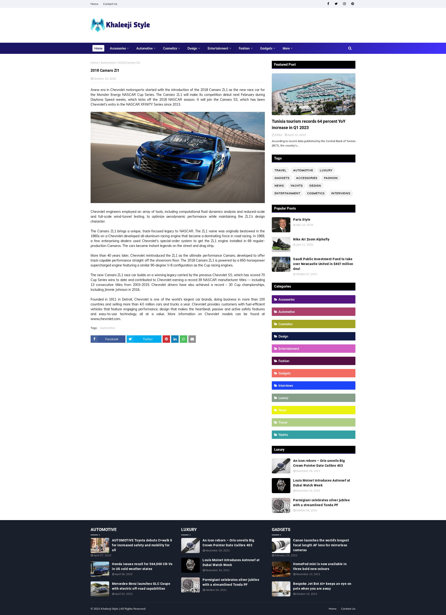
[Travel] (313, 94)
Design (315, 185)
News (279, 185)
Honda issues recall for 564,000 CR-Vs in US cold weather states (142, 566)
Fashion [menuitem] (244, 48)
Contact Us (110, 4)
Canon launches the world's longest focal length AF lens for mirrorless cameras (321, 545)
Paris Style (302, 219)
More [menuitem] (286, 48)
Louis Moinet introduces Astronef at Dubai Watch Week (321, 483)
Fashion (331, 178)
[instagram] (344, 4)
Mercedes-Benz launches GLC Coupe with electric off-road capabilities (141, 586)
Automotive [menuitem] (144, 48)
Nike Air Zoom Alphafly (311, 239)
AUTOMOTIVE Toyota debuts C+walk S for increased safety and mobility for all (142, 545)
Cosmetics (316, 193)
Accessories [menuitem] (118, 48)
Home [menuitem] (98, 48)
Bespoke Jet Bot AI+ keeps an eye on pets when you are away (322, 586)
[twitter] (336, 4)
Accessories (306, 178)
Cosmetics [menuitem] (170, 48)
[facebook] (328, 4)
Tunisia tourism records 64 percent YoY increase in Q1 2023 (308, 124)
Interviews (340, 193)
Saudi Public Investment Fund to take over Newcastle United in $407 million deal (323, 264)
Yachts (297, 185)
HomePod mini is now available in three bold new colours (320, 566)
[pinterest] (352, 4)
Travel (280, 170)
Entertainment (287, 193)
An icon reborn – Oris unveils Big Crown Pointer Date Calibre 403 (319, 463)
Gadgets (282, 178)
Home (94, 4)
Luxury (326, 170)
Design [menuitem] (192, 48)
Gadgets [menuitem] (266, 48)
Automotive (108, 62)
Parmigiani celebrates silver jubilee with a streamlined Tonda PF (321, 502)
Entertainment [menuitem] (218, 48)
